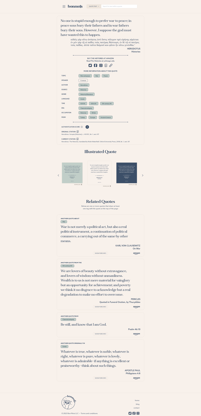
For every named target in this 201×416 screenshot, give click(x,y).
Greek (82, 99)
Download (77, 184)
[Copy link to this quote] (110, 65)
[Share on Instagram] (100, 65)
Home (137, 400)
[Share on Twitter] (90, 65)
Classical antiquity (86, 108)
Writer (94, 113)
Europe (92, 117)
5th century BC (107, 104)
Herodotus (133, 48)
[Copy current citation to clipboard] (78, 138)
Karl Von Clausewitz (128, 245)
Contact (136, 408)
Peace (106, 76)
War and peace (85, 76)
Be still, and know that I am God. (84, 324)
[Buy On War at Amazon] (136, 253)
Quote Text (93, 6)
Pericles (135, 299)
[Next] (143, 175)
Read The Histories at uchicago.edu (101, 61)
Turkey (82, 117)
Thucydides (134, 302)
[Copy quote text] (106, 65)
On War (136, 248)
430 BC (82, 104)
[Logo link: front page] (75, 6)
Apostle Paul (132, 370)
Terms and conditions (89, 413)
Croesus (83, 80)
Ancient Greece (106, 117)
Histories (135, 51)
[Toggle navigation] (64, 6)
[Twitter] (129, 413)
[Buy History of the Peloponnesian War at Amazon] (136, 307)
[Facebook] (133, 413)
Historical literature (86, 94)
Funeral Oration (117, 302)
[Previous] (58, 175)
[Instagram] (137, 413)
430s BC (94, 104)
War (96, 76)
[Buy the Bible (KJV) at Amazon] (136, 334)
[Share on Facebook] (95, 65)
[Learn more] (82, 127)
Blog (137, 404)
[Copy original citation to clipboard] (78, 131)
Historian (83, 113)
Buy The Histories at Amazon (100, 58)
